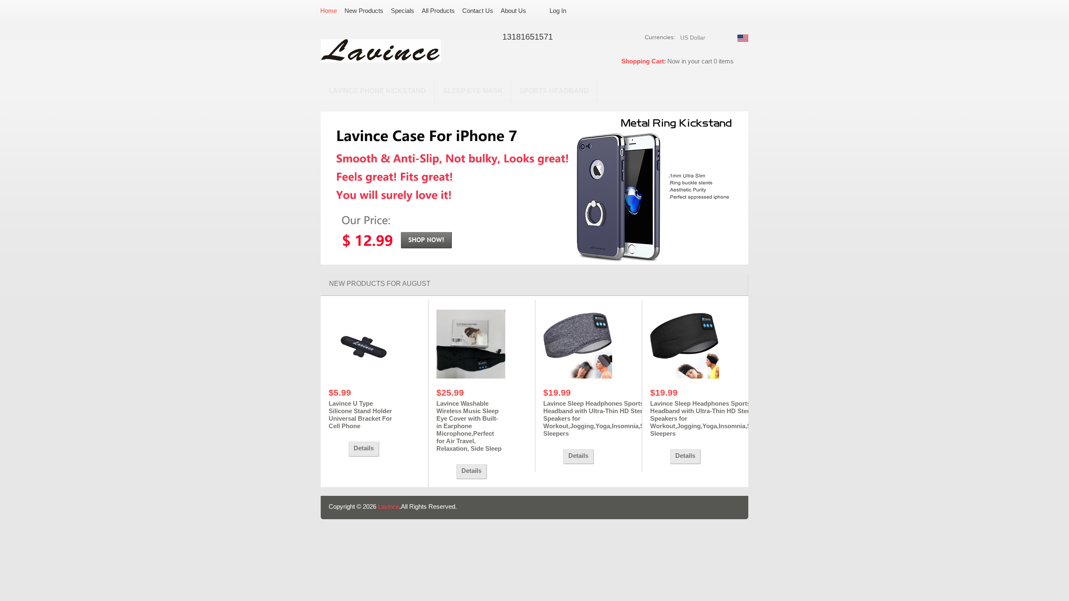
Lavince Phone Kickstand (377, 90)
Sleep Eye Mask (473, 90)
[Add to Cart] (337, 449)
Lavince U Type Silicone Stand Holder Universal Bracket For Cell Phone (360, 414)
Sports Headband (554, 90)
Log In (558, 10)
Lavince (388, 506)
